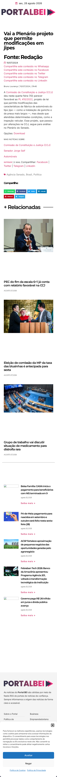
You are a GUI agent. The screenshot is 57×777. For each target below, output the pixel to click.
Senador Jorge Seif (14, 150)
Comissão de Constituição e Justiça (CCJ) (29, 92)
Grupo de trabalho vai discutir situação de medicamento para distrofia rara (25, 445)
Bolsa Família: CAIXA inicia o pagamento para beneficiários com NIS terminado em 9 (37, 490)
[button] (52, 725)
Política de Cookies (18, 770)
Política (37, 174)
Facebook (42, 162)
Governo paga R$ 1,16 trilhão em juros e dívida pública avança (35, 602)
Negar (28, 763)
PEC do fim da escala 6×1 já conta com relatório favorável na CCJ (26, 283)
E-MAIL (17, 162)
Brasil (29, 174)
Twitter (7, 165)
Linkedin (30, 165)
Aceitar (28, 755)
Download (19, 133)
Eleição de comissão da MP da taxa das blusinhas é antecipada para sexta (28, 366)
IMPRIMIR (8, 162)
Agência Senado (16, 174)
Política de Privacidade (36, 770)
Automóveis (10, 156)
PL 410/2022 (25, 99)
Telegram (18, 165)
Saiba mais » (28, 503)
